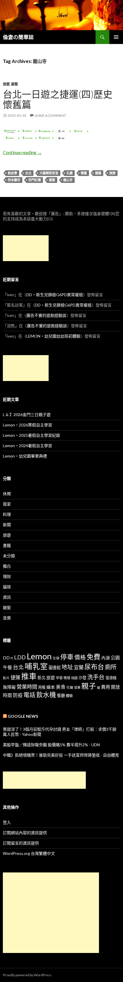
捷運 (98, 173)
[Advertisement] (26, 248)
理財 (7, 576)
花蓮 (69, 687)
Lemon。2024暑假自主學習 (27, 445)
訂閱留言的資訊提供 (21, 843)
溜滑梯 (110, 677)
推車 (29, 676)
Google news (23, 716)
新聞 (7, 524)
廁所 (110, 666)
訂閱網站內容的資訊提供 (25, 832)
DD (6, 657)
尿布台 (94, 667)
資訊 (7, 597)
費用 (105, 687)
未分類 (9, 555)
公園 (115, 657)
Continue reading (22, 152)
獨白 (7, 566)
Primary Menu (116, 37)
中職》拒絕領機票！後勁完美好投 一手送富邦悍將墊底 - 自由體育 (61, 755)
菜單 (77, 687)
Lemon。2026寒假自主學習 (27, 424)
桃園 (74, 678)
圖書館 (55, 667)
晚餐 (67, 678)
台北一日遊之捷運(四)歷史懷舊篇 (57, 99)
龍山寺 (68, 180)
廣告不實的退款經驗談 (46, 315)
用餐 (41, 687)
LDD (20, 657)
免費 (93, 656)
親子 (88, 686)
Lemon (39, 656)
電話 (29, 694)
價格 (80, 657)
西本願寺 (14, 180)
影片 (6, 678)
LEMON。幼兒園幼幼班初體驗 (53, 336)
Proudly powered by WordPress (27, 975)
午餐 (7, 667)
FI (12, 658)
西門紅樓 (34, 180)
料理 (7, 514)
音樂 (7, 617)
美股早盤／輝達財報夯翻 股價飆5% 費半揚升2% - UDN (51, 744)
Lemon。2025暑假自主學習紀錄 (31, 435)
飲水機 (46, 694)
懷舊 (84, 173)
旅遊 (6, 84)
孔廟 (69, 173)
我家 (7, 503)
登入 (7, 822)
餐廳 (61, 695)
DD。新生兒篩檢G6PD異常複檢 (54, 294)
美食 (61, 687)
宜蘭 (79, 667)
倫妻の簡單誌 (18, 37)
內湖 (105, 657)
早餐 (59, 678)
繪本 (50, 687)
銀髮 (14, 84)
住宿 (56, 658)
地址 (67, 666)
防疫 (18, 695)
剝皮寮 (12, 173)
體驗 (69, 696)
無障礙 (9, 687)
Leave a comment (50, 115)
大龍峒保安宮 (48, 173)
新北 (41, 677)
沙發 (82, 677)
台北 (28, 173)
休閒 (7, 493)
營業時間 (27, 687)
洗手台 (95, 676)
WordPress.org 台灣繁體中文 (29, 853)
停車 (67, 657)
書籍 (7, 545)
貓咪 (7, 586)
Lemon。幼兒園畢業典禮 (25, 455)
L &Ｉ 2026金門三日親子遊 (27, 414)
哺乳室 (36, 666)
